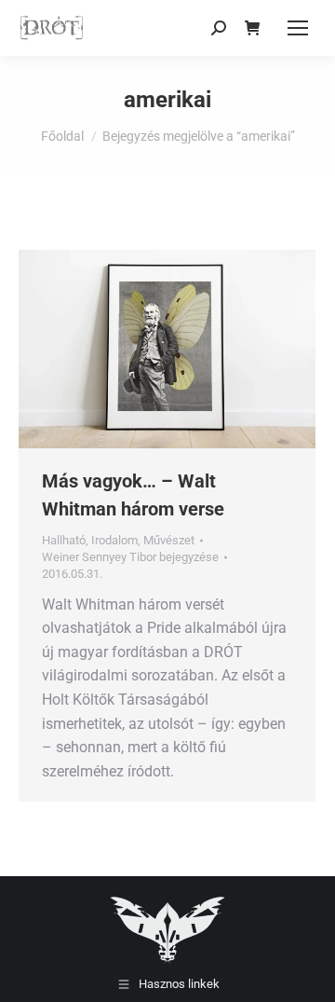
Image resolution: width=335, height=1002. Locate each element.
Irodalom (114, 540)
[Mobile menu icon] (297, 28)
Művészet (168, 540)
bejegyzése (130, 557)
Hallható (64, 540)
